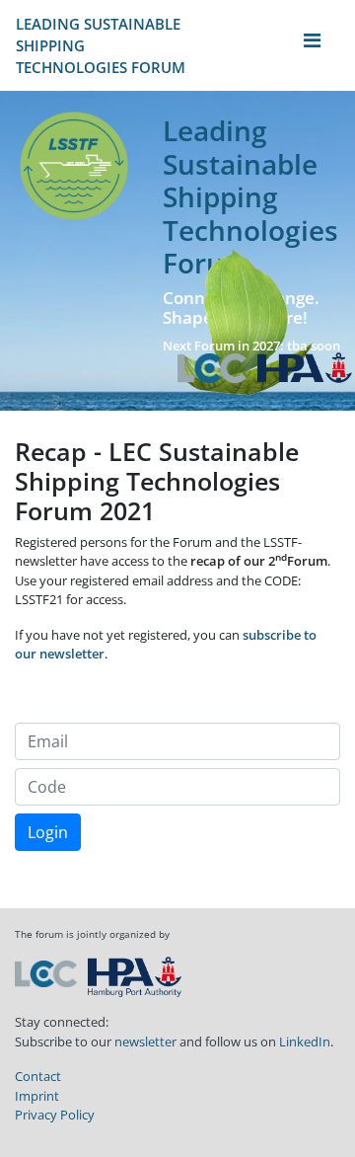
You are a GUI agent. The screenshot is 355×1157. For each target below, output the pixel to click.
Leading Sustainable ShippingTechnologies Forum (100, 45)
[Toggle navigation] (311, 45)
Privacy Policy (55, 1114)
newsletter (145, 1041)
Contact (38, 1076)
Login (48, 832)
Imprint (37, 1096)
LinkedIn (304, 1041)
